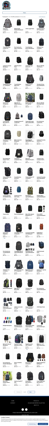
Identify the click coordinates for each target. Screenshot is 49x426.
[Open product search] (43, 5)
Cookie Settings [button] (32, 424)
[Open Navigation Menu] (45, 5)
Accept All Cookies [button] (43, 424)
